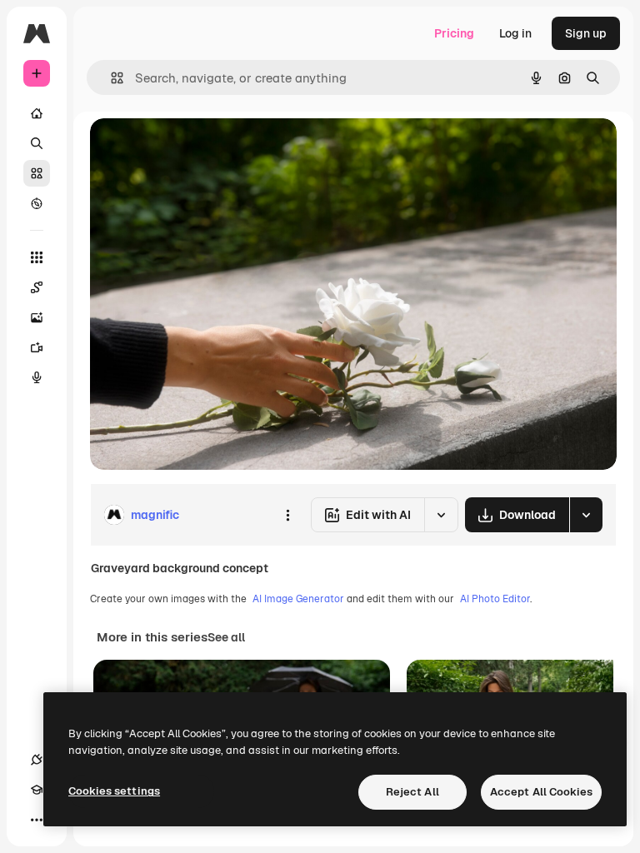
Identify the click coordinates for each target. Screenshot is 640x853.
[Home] (36, 113)
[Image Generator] (36, 317)
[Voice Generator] (36, 377)
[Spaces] (36, 287)
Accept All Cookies (541, 792)
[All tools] (36, 257)
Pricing (454, 33)
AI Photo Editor (495, 599)
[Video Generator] (36, 347)
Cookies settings (114, 791)
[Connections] (36, 759)
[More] (36, 819)
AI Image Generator (298, 599)
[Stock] (36, 173)
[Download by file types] (585, 514)
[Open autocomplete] (110, 78)
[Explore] (36, 203)
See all (226, 637)
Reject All (412, 792)
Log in (515, 33)
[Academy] (36, 789)
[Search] (36, 143)
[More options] (287, 514)
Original (196, 149)
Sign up (586, 33)
